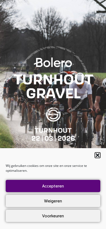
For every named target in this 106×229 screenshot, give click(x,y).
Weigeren (53, 201)
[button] (97, 155)
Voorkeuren (53, 216)
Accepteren (53, 186)
